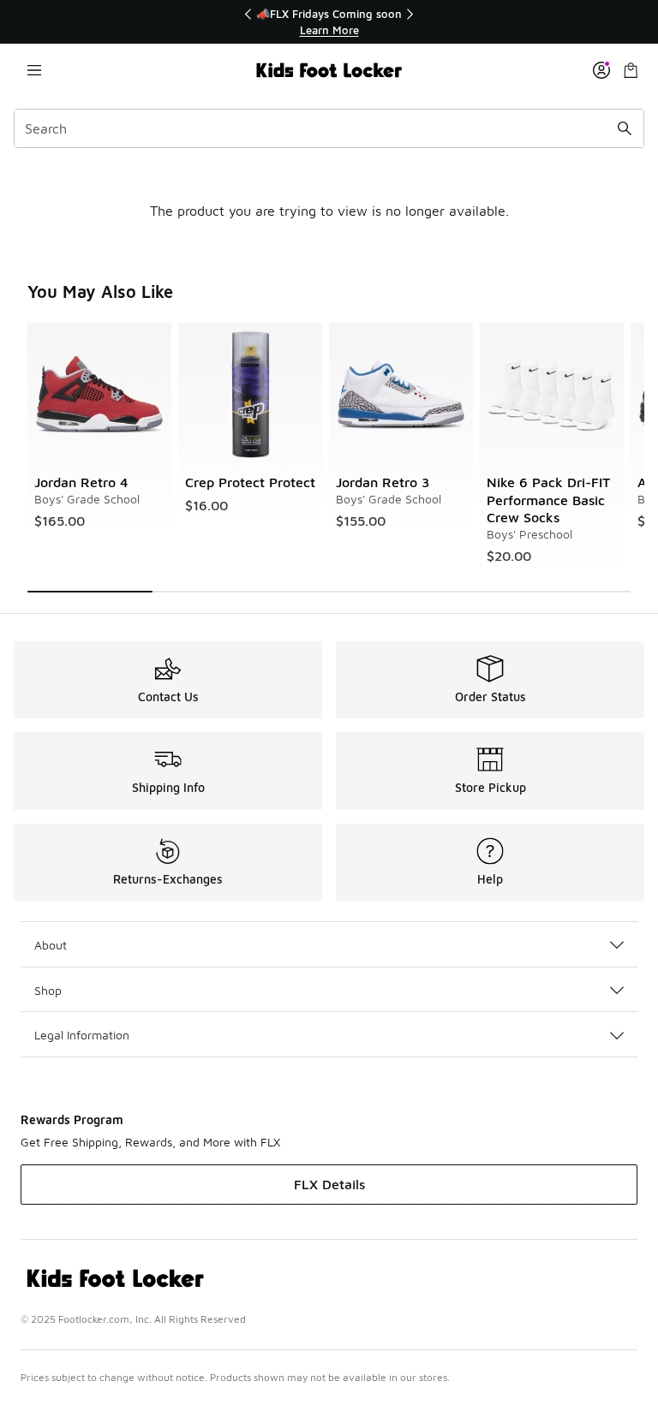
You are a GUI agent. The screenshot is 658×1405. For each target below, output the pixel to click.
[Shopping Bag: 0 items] (630, 70)
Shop (48, 990)
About (50, 945)
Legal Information (81, 1034)
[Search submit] (624, 128)
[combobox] (329, 128)
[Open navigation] (34, 70)
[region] (329, 22)
